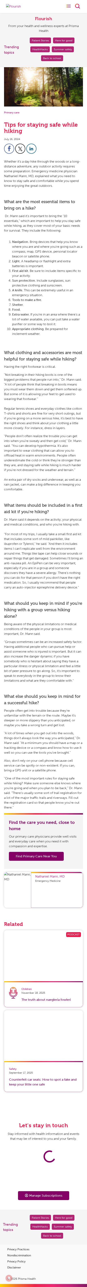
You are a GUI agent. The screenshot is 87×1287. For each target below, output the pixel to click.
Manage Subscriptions (45, 1195)
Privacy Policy (16, 1261)
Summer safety (63, 49)
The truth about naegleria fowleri (46, 1000)
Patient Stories (40, 40)
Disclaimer (14, 1267)
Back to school (52, 58)
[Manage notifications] (9, 1278)
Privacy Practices (18, 1249)
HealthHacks (40, 49)
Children (26, 988)
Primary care (11, 112)
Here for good (63, 40)
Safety (13, 1068)
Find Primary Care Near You (36, 856)
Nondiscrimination (19, 1255)
